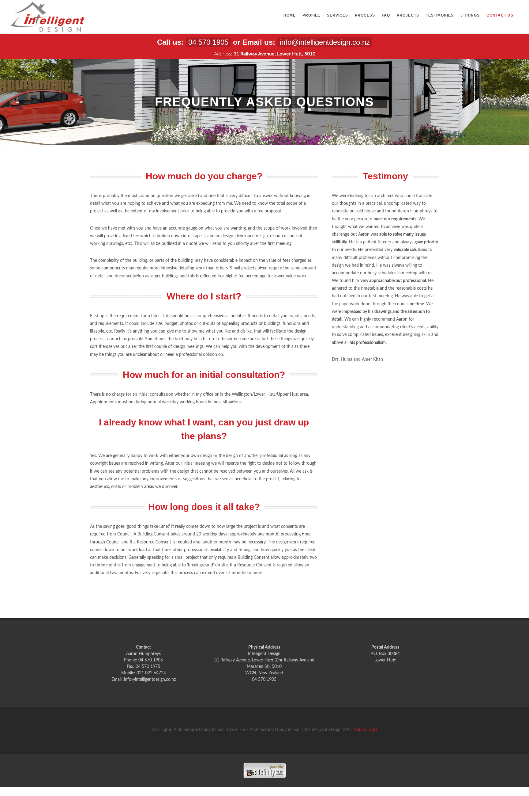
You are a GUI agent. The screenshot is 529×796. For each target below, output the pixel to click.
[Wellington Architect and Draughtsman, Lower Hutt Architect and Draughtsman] (47, 17)
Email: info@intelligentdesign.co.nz (143, 679)
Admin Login (365, 730)
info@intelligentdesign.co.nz (325, 42)
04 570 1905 (208, 42)
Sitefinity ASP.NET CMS (264, 770)
